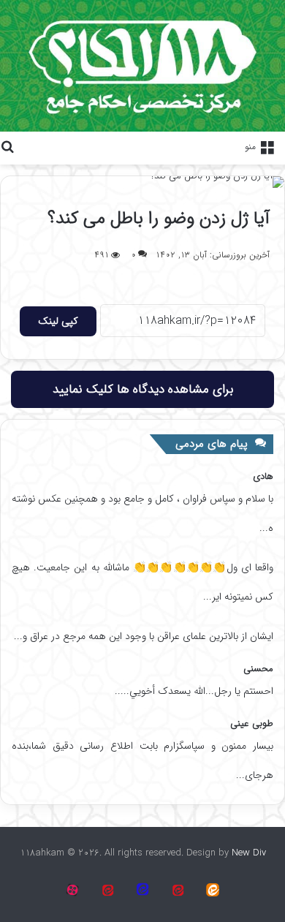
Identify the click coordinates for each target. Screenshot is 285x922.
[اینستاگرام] (72, 889)
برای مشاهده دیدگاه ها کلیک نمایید (143, 389)
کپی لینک (58, 321)
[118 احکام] (212, 889)
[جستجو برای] (7, 146)
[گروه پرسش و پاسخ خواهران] (107, 889)
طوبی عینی (251, 723)
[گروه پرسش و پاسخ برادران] (142, 889)
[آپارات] (177, 889)
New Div (249, 853)
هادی (263, 476)
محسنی (258, 668)
